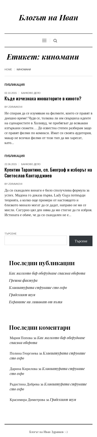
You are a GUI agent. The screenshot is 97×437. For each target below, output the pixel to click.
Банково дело (31, 93)
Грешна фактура (23, 280)
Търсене (10, 233)
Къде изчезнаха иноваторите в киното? (43, 98)
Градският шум (22, 294)
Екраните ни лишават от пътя (35, 301)
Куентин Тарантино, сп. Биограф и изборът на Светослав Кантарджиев (48, 172)
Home (8, 69)
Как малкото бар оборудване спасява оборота (47, 273)
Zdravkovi (15, 106)
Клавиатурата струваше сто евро (38, 287)
